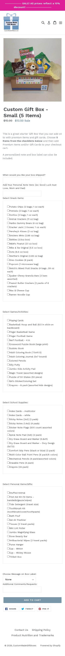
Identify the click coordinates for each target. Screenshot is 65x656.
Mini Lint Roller (17, 528)
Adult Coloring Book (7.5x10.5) (25, 352)
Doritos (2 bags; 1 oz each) (23, 215)
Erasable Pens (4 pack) (21, 463)
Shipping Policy (41, 629)
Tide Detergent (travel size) (23, 504)
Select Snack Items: (13, 198)
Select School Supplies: (15, 402)
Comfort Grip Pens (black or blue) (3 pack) (32, 450)
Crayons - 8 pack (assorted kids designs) (31, 385)
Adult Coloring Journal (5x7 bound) (28, 356)
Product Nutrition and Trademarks (32, 635)
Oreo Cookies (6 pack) (21, 260)
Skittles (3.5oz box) (19, 239)
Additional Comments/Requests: (20, 584)
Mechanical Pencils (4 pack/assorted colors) (32, 458)
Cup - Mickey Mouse (20, 552)
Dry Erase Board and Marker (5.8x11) (28, 439)
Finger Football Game (20, 336)
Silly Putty (14, 364)
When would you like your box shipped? (24, 175)
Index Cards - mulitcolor (22, 411)
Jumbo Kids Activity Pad (22, 369)
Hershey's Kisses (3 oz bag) (23, 231)
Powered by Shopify (50, 645)
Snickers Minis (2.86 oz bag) (24, 235)
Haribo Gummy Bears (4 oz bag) (26, 223)
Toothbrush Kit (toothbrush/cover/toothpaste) (23, 510)
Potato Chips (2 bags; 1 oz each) (26, 206)
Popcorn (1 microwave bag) (23, 264)
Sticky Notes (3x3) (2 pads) (23, 419)
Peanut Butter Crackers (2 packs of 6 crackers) (28, 285)
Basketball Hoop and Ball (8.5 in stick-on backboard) (30, 326)
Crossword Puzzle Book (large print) (28, 344)
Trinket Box (15, 557)
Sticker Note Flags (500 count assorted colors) (29, 429)
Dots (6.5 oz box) (18, 252)
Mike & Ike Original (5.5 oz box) (25, 247)
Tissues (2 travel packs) (21, 524)
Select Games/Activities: (15, 311)
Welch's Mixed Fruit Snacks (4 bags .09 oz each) (30, 270)
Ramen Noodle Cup (19, 294)
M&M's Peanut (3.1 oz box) (23, 243)
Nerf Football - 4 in (19, 340)
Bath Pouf (14, 516)
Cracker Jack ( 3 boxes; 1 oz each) (27, 227)
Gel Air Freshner (17, 520)
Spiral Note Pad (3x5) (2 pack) (25, 435)
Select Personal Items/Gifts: (18, 484)
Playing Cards (16, 320)
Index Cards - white (19, 415)
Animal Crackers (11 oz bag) (23, 219)
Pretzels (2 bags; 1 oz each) (24, 211)
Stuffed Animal (17, 493)
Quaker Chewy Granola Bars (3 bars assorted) (27, 277)
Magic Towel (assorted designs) (26, 373)
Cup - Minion (16, 548)
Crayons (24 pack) (18, 467)
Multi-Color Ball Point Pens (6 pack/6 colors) (33, 454)
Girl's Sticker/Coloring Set (22, 381)
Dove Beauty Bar (18, 536)
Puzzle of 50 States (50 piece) (25, 377)
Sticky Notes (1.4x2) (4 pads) (24, 423)
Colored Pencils (17, 360)
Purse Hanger (16, 544)
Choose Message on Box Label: (19, 574)
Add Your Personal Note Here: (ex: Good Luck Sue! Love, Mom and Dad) (30, 186)
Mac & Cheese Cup (19, 290)
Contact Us (21, 629)
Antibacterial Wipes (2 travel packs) (28, 540)
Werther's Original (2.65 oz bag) (26, 256)
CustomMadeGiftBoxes (24, 645)
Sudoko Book (16, 348)
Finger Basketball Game (22, 332)
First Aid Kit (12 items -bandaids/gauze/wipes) (20, 498)
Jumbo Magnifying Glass (22, 532)
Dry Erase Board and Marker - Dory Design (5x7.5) (31, 445)
